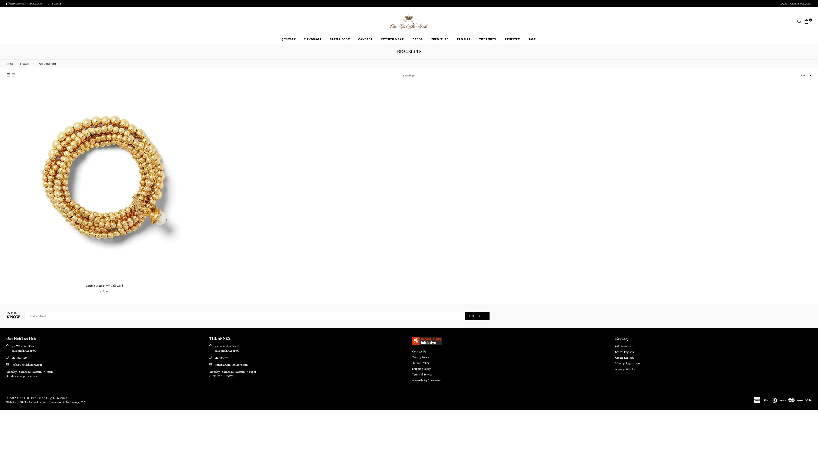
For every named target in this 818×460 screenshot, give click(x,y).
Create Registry (624, 358)
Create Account (801, 3)
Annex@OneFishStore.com (231, 365)
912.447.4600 (19, 358)
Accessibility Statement (426, 380)
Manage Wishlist (625, 369)
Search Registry (624, 352)
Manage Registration (628, 363)
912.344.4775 (222, 358)
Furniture (439, 39)
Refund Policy (420, 363)
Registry (512, 39)
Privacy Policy (420, 357)
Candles (365, 39)
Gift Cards (54, 3)
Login (783, 3)
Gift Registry (623, 346)
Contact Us (419, 351)
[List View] (13, 75)
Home (9, 63)
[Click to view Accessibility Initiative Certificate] (427, 344)
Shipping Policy (421, 369)
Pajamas (464, 39)
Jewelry (289, 39)
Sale (532, 39)
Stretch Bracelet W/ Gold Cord (104, 286)
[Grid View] (8, 75)
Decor (417, 39)
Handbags (312, 39)
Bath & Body (340, 39)
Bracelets (25, 63)
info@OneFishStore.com (27, 365)
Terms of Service (422, 374)
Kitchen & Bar (392, 39)
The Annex (487, 39)
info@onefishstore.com (26, 3)
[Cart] (806, 21)
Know (13, 316)
